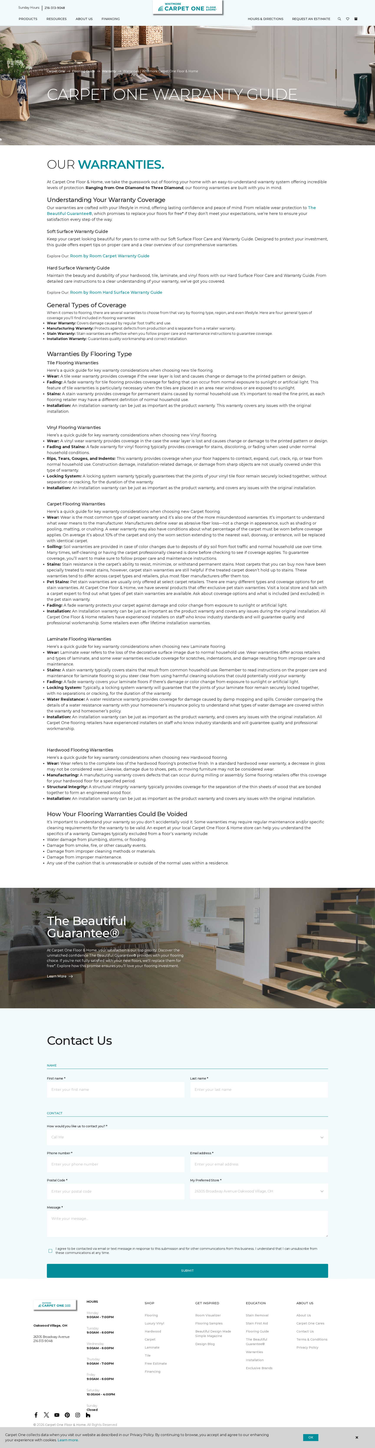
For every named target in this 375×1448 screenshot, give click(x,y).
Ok (310, 1437)
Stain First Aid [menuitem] (257, 1323)
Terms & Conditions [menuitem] (311, 1339)
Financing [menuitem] (111, 19)
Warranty (109, 71)
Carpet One (56, 71)
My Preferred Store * (205, 1180)
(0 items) (355, 18)
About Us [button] (84, 19)
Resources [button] (56, 19)
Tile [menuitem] (148, 1355)
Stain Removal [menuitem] (257, 1315)
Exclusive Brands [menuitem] (259, 1368)
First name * (56, 1078)
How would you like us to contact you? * (77, 1126)
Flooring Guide (83, 71)
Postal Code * (57, 1180)
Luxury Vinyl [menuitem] (154, 1323)
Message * (54, 1207)
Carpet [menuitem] (150, 1339)
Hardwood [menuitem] (153, 1331)
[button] (339, 19)
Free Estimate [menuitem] (156, 1363)
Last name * (199, 1078)
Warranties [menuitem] (254, 1352)
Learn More (56, 976)
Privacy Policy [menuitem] (307, 1347)
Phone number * (59, 1153)
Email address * (201, 1153)
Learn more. (68, 1440)
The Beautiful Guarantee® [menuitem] (256, 1341)
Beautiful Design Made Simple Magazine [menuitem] (213, 1333)
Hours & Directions (265, 19)
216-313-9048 (54, 8)
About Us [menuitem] (303, 1315)
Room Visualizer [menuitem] (208, 1315)
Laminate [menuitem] (152, 1347)
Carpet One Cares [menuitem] (310, 1323)
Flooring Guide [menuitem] (257, 1331)
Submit (187, 1271)
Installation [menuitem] (255, 1360)
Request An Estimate (311, 19)
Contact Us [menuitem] (305, 1331)
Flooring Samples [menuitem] (209, 1323)
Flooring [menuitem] (151, 1315)
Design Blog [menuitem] (205, 1344)
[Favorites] (348, 19)
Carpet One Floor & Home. (65, 1425)
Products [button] (28, 19)
